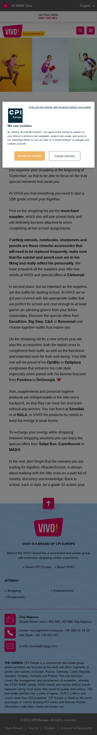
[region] (48, 135)
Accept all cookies (30, 155)
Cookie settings (64, 155)
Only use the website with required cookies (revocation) (60, 107)
